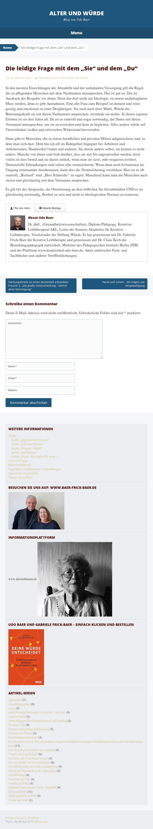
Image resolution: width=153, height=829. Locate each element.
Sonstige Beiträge (18, 783)
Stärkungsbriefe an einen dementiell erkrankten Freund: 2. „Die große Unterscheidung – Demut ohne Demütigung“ (38, 285)
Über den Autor (21, 208)
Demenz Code (16, 725)
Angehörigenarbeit (19, 704)
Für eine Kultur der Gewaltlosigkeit (29, 762)
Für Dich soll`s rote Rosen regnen (28, 758)
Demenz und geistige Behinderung (28, 729)
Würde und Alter (18, 800)
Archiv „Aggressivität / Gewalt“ (30, 440)
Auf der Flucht (17, 716)
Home (7, 48)
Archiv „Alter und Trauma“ (27, 444)
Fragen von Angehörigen (23, 754)
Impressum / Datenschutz (23, 473)
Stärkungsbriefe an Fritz (22, 796)
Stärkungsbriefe (17, 791)
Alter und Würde (76, 13)
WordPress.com (39, 821)
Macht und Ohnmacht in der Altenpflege (32, 771)
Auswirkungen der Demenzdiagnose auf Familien (37, 720)
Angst (11, 708)
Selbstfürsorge (16, 775)
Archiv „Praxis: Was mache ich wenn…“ (35, 456)
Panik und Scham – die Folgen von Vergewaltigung (123, 284)
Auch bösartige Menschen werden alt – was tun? (37, 712)
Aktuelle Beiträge (51, 208)
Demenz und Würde (20, 733)
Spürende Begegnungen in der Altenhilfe (32, 787)
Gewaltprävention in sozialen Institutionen (33, 766)
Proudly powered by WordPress (22, 818)
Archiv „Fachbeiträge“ (24, 452)
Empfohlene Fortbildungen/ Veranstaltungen (34, 469)
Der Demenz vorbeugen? (23, 737)
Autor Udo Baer (18, 461)
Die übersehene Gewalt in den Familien (31, 750)
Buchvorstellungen (19, 465)
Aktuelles (44, 78)
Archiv (12, 435)
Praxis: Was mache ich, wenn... (70, 78)
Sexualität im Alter (19, 779)
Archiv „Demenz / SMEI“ (26, 448)
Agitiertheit (15, 700)
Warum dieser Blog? (20, 477)
